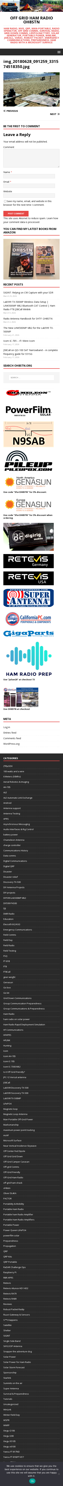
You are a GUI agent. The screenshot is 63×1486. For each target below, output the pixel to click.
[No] (58, 1474)
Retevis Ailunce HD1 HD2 (15, 1288)
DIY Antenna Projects (14, 887)
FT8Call (6, 971)
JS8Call (6, 1082)
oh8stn (6, 1188)
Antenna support (12, 808)
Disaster (7, 871)
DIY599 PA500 (10, 903)
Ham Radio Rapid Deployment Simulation (24, 1024)
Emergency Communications (17, 929)
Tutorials (7, 1398)
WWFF (6, 1425)
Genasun (8, 982)
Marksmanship (11, 1124)
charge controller (12, 845)
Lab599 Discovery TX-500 (15, 1087)
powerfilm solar (11, 1235)
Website (7, 191)
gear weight (9, 977)
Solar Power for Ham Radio (17, 1362)
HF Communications (13, 1029)
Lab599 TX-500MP (12, 1098)
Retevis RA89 (9, 1298)
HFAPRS (7, 1034)
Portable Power (11, 1224)
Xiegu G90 (8, 1435)
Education (8, 919)
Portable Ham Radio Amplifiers (18, 1219)
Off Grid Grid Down (13, 1156)
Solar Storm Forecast (14, 1367)
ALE (5, 792)
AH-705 (6, 787)
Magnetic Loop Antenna (15, 1114)
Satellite (7, 1325)
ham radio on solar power (16, 1019)
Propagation (9, 1245)
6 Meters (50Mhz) (12, 776)
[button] (58, 51)
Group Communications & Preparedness (24, 1008)
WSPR (6, 1420)
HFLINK (6, 1040)
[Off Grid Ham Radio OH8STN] (31, 9)
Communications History (15, 850)
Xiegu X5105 (9, 1441)
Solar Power (9, 1356)
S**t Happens (10, 1319)
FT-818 (6, 961)
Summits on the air (12, 1383)
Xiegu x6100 (9, 1446)
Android (7, 802)
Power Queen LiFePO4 (14, 1230)
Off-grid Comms (11, 1166)
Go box (7, 987)
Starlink (7, 1377)
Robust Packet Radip (13, 1309)
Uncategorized (10, 1404)
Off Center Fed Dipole (14, 1151)
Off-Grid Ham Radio (13, 1177)
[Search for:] (31, 377)
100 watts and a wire (13, 771)
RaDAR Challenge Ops (14, 1267)
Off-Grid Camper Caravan (16, 1161)
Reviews (7, 1304)
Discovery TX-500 (12, 882)
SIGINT (6, 1335)
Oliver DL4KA (9, 1193)
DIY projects (9, 892)
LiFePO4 (7, 1103)
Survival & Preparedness (16, 1393)
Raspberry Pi (9, 1272)
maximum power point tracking (19, 1130)
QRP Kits (7, 1256)
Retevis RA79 (9, 1293)
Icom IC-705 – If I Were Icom (19, 340)
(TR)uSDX (8, 766)
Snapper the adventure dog (17, 1351)
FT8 (5, 966)
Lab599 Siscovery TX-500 (15, 1093)
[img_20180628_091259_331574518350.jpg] (31, 104)
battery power (10, 834)
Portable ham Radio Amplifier (18, 1214)
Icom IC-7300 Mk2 (11, 1066)
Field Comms (9, 934)
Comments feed (12, 738)
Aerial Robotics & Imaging (16, 781)
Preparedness (10, 1240)
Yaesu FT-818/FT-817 (13, 1456)
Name (7, 172)
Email (6, 181)
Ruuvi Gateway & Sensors (16, 1314)
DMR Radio (8, 913)
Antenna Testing (11, 813)
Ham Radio (8, 1013)
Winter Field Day (11, 1414)
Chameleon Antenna (13, 839)
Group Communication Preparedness (22, 1003)
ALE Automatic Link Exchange (17, 797)
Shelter (7, 1330)
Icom (5, 1050)
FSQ (5, 956)
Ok (32, 1481)
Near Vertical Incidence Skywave (19, 1145)
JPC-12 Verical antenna (14, 1077)
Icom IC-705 (9, 1061)
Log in (6, 727)
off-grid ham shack (12, 1182)
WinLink (7, 1409)
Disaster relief (10, 876)
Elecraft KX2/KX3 (11, 924)
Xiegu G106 (9, 1430)
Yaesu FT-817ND (11, 1451)
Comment (8, 147)
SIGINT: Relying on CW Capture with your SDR (28, 292)
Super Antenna (11, 1388)
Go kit (6, 992)
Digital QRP (8, 866)
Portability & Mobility (13, 1203)
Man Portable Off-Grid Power (18, 1119)
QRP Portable (10, 1261)
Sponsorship (9, 1372)
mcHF (6, 1135)
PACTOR (7, 1198)
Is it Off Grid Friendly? (14, 1071)
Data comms (9, 855)
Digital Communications (15, 860)
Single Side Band (11, 1341)
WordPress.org (11, 743)
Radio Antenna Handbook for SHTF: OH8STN (27, 318)
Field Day (8, 940)
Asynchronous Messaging (16, 824)
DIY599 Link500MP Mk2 (14, 897)
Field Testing (9, 950)
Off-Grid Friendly (11, 1172)
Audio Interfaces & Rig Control (18, 829)
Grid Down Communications (17, 998)
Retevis (7, 1282)
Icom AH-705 (9, 1056)
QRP (5, 1251)
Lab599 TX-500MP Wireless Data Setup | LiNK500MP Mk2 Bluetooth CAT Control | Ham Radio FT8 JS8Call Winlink (29, 305)
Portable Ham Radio (13, 1209)
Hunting (7, 1045)
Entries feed (9, 732)
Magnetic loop (10, 1108)
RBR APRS (8, 1277)
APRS (6, 818)
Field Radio (8, 945)
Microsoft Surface (12, 1140)
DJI (4, 908)
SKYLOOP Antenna (12, 1346)
